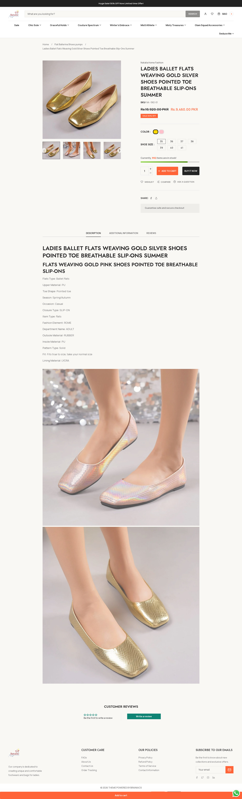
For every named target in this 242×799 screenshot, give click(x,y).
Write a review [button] (144, 716)
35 (161, 141)
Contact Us (87, 766)
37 (182, 141)
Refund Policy (145, 761)
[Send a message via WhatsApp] (236, 793)
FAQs (84, 757)
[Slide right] (119, 150)
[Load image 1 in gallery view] (51, 150)
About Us (86, 761)
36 (171, 141)
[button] (34, 25)
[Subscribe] (229, 769)
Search (192, 13)
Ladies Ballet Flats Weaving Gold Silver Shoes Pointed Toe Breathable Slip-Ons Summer (88, 48)
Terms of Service (147, 766)
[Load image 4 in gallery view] (112, 150)
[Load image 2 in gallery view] (71, 150)
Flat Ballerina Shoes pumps (68, 44)
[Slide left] (44, 150)
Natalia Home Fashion (152, 62)
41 (182, 147)
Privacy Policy (145, 757)
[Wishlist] (212, 14)
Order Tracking (89, 770)
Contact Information (149, 770)
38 (192, 141)
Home (46, 44)
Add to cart (121, 795)
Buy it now (190, 170)
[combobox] (112, 14)
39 (161, 147)
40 (171, 147)
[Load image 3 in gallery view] (92, 150)
